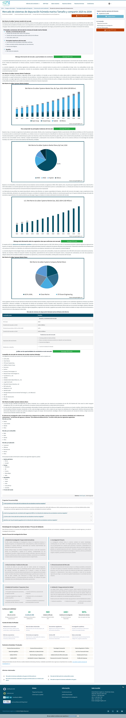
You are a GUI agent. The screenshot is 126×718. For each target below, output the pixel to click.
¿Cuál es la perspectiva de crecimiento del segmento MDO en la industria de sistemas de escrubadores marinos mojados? (35, 513)
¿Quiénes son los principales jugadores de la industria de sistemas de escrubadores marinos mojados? (30, 520)
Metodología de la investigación (105, 25)
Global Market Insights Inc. (9, 711)
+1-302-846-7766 (98, 697)
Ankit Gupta (82, 495)
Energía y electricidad (10, 8)
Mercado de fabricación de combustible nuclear (62, 676)
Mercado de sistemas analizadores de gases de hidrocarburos (21, 676)
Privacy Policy (72, 716)
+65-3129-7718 (98, 699)
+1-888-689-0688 (100, 695)
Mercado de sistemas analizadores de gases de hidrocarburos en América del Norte (25, 679)
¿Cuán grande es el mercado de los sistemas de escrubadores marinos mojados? (24, 503)
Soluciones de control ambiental (41, 8)
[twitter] (112, 711)
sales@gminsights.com (100, 700)
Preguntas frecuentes (102, 23)
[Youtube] (122, 711)
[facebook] (117, 711)
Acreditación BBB (29, 615)
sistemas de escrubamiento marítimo (22, 244)
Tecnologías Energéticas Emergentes (24, 8)
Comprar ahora (111, 16)
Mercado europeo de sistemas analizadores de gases (63, 679)
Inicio (2, 8)
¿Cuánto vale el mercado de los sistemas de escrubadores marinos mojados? (23, 516)
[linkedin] (108, 711)
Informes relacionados (102, 27)
